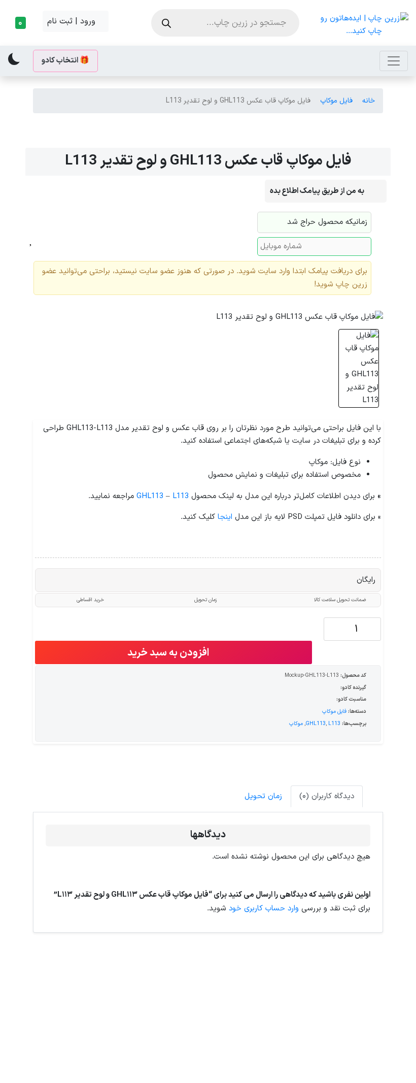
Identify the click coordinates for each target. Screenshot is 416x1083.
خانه (368, 100)
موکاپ (296, 723)
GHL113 (149, 496)
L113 (180, 496)
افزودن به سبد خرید (169, 653)
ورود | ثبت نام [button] (72, 21)
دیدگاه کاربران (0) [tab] (326, 796)
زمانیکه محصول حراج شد (327, 222)
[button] (23, 23)
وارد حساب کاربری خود (264, 908)
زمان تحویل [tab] (263, 796)
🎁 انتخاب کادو (65, 61)
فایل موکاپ (336, 100)
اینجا (225, 517)
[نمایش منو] (393, 61)
